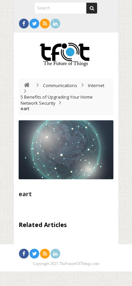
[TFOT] (66, 52)
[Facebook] (24, 23)
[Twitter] (34, 23)
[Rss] (45, 23)
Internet (96, 85)
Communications (60, 85)
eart (25, 194)
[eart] (66, 149)
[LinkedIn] (55, 23)
